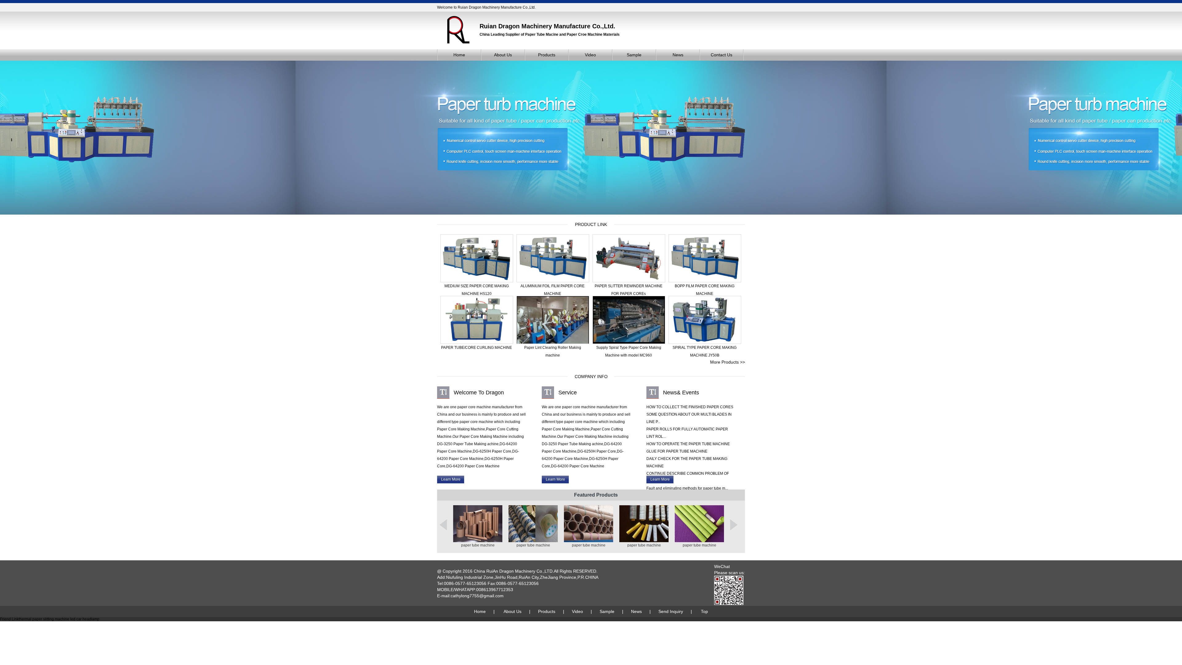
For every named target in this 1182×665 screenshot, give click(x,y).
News (678, 54)
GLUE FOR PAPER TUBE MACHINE (676, 451)
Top (704, 611)
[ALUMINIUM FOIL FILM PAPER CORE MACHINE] (553, 281)
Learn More (450, 479)
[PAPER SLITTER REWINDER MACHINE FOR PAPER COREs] (629, 281)
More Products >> (727, 362)
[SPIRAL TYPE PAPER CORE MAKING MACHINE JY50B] (705, 343)
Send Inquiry (670, 611)
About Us (503, 54)
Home (459, 54)
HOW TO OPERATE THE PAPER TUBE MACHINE (688, 444)
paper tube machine (478, 545)
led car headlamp (84, 619)
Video (590, 54)
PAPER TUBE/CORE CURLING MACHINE (476, 347)
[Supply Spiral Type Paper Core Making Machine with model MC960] (629, 343)
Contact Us (721, 54)
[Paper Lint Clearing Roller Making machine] (553, 343)
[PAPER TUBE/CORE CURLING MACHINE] (476, 343)
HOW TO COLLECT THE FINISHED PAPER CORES (689, 407)
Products (546, 54)
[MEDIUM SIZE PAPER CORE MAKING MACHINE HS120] (476, 281)
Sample (634, 54)
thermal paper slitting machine (44, 619)
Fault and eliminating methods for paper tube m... (687, 488)
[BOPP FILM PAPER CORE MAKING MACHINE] (705, 281)
